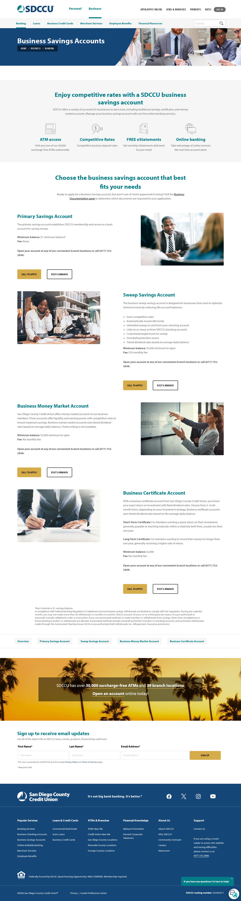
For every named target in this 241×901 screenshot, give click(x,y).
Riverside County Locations (102, 845)
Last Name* (76, 746)
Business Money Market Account (139, 641)
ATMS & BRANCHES (176, 9)
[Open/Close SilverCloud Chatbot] (234, 894)
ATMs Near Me (95, 828)
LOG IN (219, 9)
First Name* (25, 746)
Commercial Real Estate (65, 828)
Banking (49, 48)
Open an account (108, 693)
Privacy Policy (71, 762)
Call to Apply (29, 274)
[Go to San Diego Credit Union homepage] (43, 796)
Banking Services (26, 828)
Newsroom (164, 850)
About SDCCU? (166, 828)
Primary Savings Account (55, 641)
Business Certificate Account (187, 641)
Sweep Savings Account (95, 641)
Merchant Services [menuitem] (91, 23)
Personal (75, 9)
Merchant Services (26, 850)
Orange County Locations (101, 850)
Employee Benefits (27, 856)
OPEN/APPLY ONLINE (151, 9)
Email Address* (130, 746)
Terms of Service (89, 762)
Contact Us (199, 828)
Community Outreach (169, 839)
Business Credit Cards (64, 839)
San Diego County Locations (103, 839)
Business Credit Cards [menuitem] (60, 23)
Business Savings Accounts (31, 839)
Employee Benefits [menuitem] (120, 23)
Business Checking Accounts (32, 834)
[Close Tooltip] (232, 878)
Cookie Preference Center (93, 893)
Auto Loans (59, 834)
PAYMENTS (195, 9)
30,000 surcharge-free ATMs (112, 685)
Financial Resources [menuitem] (150, 23)
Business (95, 9)
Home (24, 48)
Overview (23, 641)
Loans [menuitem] (36, 23)
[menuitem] (23, 641)
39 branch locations (165, 685)
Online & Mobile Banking (30, 845)
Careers (162, 845)
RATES (208, 9)
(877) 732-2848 (201, 855)
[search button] (221, 23)
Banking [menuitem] (21, 23)
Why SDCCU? (165, 834)
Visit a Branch (59, 274)
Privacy (74, 893)
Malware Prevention (133, 828)
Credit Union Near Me (99, 834)
